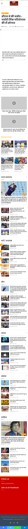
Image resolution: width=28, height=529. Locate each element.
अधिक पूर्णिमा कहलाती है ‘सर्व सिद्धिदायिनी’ (17, 246)
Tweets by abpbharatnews (7, 483)
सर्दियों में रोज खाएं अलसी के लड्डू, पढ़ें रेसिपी (18, 394)
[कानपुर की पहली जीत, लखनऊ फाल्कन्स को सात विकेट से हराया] (5, 325)
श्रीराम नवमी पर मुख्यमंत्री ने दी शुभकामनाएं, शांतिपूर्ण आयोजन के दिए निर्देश (18, 266)
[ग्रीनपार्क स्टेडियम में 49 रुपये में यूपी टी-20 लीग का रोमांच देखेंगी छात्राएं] (5, 318)
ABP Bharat (5, 26)
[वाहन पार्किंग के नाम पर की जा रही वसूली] (5, 260)
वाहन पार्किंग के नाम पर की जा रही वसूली (18, 259)
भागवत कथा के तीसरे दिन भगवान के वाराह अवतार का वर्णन (18, 272)
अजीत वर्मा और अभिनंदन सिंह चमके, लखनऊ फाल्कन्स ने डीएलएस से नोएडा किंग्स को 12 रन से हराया (18, 225)
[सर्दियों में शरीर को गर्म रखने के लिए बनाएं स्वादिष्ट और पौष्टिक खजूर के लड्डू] (5, 409)
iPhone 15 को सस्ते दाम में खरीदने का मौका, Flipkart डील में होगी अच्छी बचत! (18, 367)
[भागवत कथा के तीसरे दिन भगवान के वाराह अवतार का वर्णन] (5, 274)
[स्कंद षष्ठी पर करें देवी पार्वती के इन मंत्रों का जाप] (5, 457)
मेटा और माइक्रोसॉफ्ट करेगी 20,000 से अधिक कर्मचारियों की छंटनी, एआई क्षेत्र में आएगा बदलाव (18, 347)
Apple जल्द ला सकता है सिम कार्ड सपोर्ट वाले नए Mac (18, 353)
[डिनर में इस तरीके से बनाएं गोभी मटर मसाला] (5, 402)
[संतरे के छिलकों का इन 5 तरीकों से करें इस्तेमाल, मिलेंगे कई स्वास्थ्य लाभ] (5, 382)
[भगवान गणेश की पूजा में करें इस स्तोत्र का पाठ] (5, 450)
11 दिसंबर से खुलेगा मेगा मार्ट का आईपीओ (17, 360)
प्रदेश (3, 13)
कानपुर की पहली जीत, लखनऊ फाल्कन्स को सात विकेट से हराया (17, 323)
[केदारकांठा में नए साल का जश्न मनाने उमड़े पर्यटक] (5, 463)
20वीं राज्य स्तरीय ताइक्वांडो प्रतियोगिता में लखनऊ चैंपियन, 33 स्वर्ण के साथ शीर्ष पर (7, 151)
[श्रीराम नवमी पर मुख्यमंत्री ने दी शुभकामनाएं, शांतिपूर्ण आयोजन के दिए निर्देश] (5, 267)
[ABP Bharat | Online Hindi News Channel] (14, 3)
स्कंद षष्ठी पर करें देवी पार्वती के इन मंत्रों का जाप (18, 455)
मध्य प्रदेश (6, 13)
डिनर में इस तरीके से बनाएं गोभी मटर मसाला (17, 401)
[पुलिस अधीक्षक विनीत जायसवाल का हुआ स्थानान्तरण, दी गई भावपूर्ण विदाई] (21, 160)
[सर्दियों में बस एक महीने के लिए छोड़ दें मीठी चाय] (5, 389)
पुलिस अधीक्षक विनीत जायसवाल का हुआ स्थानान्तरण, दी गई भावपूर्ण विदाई (20, 167)
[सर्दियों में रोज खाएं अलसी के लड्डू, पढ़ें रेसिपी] (5, 396)
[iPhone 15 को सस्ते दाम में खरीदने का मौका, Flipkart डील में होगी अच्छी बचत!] (5, 367)
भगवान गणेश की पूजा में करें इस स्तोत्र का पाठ (17, 449)
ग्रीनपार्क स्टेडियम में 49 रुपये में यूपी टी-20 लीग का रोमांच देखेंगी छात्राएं (18, 317)
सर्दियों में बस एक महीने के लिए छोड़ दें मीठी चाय (18, 388)
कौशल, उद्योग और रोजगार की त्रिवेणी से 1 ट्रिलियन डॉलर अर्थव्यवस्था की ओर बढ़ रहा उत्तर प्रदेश (17, 210)
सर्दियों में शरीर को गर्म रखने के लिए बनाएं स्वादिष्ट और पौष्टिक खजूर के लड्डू (18, 408)
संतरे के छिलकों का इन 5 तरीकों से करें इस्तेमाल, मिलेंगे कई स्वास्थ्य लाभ (17, 382)
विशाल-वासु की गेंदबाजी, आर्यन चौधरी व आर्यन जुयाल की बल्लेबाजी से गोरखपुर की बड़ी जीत (20, 151)
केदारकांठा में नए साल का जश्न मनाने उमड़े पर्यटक (17, 461)
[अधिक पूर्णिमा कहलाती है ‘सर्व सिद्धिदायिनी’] (5, 247)
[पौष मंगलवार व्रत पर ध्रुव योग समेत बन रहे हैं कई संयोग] (5, 469)
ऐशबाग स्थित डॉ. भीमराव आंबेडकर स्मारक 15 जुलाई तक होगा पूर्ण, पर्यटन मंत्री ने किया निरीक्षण (18, 253)
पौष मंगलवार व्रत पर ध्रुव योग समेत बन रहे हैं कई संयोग (18, 468)
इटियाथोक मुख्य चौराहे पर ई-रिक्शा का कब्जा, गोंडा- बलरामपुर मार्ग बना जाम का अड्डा (7, 167)
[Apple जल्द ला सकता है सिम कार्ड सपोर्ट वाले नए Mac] (5, 355)
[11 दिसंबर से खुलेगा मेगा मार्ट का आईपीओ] (5, 361)
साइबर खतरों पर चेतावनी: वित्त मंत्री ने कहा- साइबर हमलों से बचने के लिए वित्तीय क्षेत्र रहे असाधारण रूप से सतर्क (18, 340)
